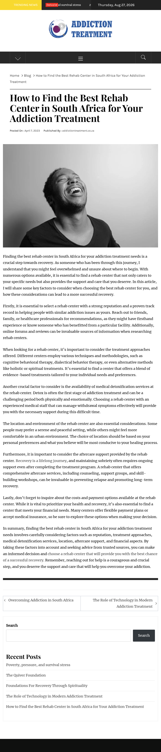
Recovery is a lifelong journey (41, 460)
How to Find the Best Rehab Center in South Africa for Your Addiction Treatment (75, 706)
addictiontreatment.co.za (78, 130)
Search (12, 625)
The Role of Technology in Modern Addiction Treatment (123, 603)
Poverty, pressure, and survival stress (38, 665)
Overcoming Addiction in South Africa (40, 600)
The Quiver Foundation (26, 675)
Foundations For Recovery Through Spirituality (46, 685)
